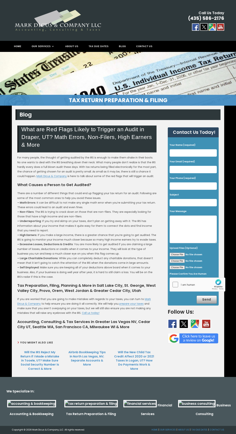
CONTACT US (217, 429)
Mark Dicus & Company (52, 176)
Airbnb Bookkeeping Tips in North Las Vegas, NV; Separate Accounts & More (87, 358)
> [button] (231, 78)
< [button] (4, 78)
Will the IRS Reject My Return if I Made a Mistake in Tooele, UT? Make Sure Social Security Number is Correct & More (39, 360)
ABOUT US (183, 429)
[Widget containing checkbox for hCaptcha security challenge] (197, 285)
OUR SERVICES (168, 429)
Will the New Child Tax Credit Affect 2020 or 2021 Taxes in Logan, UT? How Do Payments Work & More (134, 360)
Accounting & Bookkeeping (31, 414)
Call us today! (90, 313)
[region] (118, 79)
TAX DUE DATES (199, 429)
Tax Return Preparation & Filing (91, 414)
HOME (155, 429)
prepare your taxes (131, 304)
